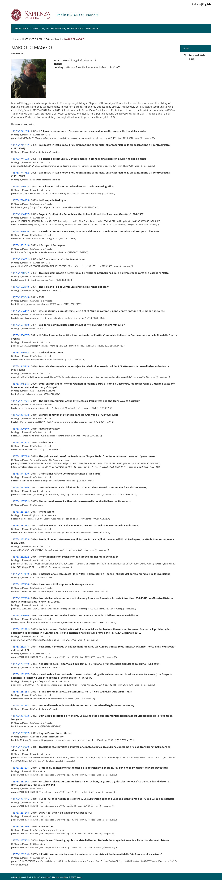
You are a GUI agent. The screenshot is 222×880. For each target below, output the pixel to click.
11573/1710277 (20, 273)
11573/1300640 (20, 428)
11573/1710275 (20, 200)
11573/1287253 (20, 511)
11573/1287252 (20, 501)
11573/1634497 (20, 214)
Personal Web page (197, 57)
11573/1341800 (20, 473)
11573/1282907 (20, 674)
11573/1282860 (20, 487)
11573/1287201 (20, 767)
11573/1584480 (20, 324)
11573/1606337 (20, 335)
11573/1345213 (20, 366)
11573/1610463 (20, 352)
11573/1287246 (20, 798)
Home (16, 39)
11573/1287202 (20, 840)
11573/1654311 (20, 259)
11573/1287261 (20, 705)
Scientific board (53, 39)
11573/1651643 (20, 245)
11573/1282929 (20, 747)
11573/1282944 (20, 854)
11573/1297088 (20, 456)
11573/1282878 (20, 539)
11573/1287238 (20, 414)
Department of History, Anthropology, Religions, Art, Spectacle (56, 28)
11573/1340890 (20, 615)
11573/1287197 (20, 733)
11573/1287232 (20, 715)
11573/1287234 (20, 691)
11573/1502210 (20, 286)
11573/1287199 (20, 574)
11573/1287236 (20, 598)
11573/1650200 (20, 231)
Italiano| (201, 4)
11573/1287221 (20, 401)
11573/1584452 (20, 311)
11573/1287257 (20, 525)
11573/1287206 (20, 584)
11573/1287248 (20, 812)
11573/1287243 (20, 781)
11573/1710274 (20, 186)
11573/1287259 (20, 663)
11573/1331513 (20, 442)
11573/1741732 (20, 145)
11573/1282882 (20, 629)
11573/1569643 (20, 297)
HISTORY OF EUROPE (32, 39)
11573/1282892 (20, 556)
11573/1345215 (20, 383)
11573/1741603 (20, 131)
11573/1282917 (20, 646)
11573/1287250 (20, 826)
